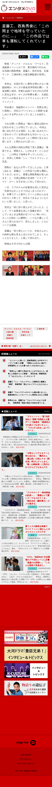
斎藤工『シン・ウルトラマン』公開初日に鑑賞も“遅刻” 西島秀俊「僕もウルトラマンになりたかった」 (28, 384)
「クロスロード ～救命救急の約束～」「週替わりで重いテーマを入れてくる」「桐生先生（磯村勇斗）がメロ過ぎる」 (37, 498)
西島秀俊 (10, 338)
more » (47, 587)
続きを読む (20, 447)
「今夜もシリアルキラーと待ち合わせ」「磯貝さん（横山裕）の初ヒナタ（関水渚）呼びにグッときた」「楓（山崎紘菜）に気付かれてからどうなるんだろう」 (25, 461)
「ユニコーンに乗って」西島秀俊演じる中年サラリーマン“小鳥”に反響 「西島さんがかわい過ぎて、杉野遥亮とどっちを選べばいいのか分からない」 (28, 363)
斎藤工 (10, 335)
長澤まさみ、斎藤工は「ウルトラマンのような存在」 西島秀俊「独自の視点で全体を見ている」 (27, 401)
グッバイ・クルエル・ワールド (17, 329)
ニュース (10, 18)
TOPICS (19, 18)
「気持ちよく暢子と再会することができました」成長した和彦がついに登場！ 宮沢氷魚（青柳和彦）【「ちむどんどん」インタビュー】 (28, 373)
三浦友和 (41, 329)
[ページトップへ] (26, 745)
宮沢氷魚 (26, 332)
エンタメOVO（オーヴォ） (18, 8)
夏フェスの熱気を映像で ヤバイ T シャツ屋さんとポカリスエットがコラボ (37, 529)
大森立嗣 (10, 332)
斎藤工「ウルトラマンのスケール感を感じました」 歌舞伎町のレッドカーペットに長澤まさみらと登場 (28, 393)
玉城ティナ (25, 335)
